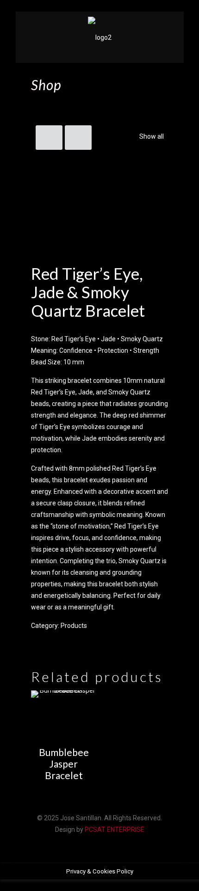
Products (74, 625)
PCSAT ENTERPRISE (114, 829)
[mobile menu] (171, 30)
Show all (151, 136)
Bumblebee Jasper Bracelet (64, 763)
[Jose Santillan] (100, 37)
